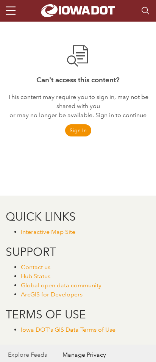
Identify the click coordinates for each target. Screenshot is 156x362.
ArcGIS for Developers (52, 294)
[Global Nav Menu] (10, 10)
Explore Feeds (27, 354)
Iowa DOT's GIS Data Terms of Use (68, 329)
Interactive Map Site (48, 231)
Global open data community (61, 285)
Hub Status (35, 276)
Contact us (35, 267)
